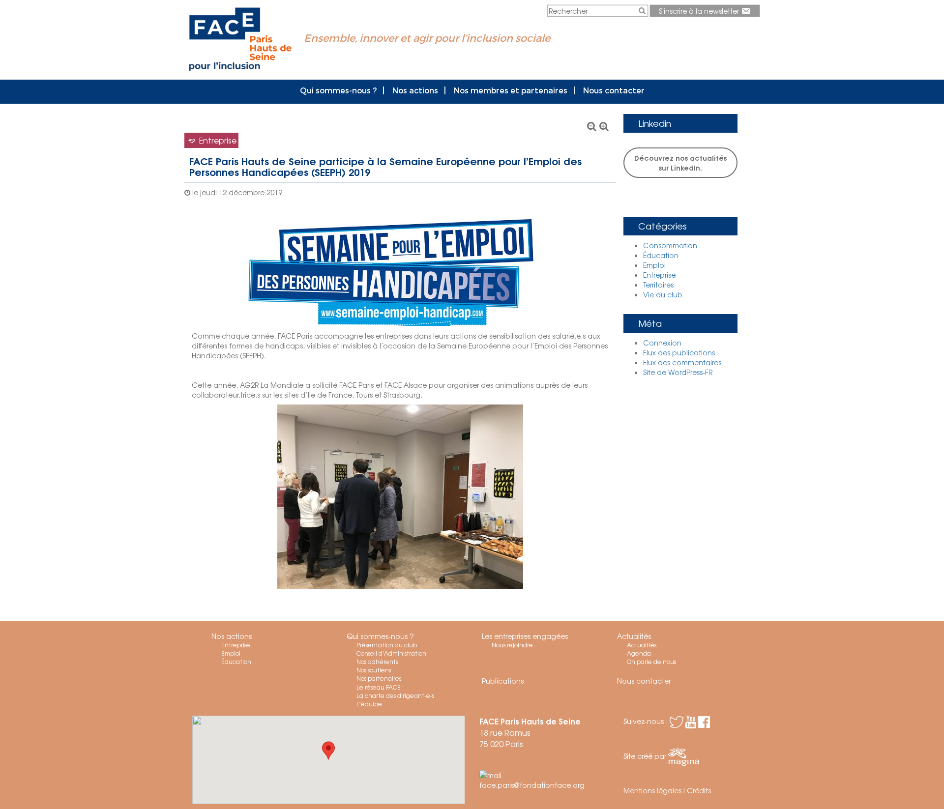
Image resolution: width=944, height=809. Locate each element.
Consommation (670, 245)
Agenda (639, 653)
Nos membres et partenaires (510, 90)
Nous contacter (614, 90)
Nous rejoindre (512, 644)
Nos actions (415, 90)
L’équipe (369, 703)
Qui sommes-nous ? (338, 90)
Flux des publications (679, 352)
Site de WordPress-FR (677, 372)
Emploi (654, 265)
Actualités (634, 636)
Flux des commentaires (682, 362)
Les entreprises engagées (525, 636)
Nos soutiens (373, 669)
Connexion (662, 342)
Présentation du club (386, 644)
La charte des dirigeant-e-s (395, 695)
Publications (503, 681)
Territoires (658, 284)
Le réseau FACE (378, 687)
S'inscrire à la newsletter (700, 11)
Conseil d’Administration (391, 653)
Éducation (660, 255)
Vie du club (662, 294)
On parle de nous (651, 661)
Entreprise (659, 275)
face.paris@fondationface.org (532, 785)
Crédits (699, 790)
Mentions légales (652, 790)
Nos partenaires (378, 678)
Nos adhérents (377, 661)
